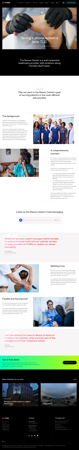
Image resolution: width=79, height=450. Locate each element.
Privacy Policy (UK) (59, 426)
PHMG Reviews (5, 429)
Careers (41, 2)
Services (21, 2)
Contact (52, 2)
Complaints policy (5, 428)
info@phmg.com (32, 427)
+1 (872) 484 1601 (32, 429)
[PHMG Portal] (63, 2)
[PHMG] (6, 3)
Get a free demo (5, 426)
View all (75, 379)
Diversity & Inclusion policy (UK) (61, 429)
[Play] (20, 220)
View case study (20, 394)
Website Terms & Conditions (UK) (62, 421)
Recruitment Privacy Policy (60, 422)
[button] (29, 435)
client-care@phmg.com (33, 423)
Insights (47, 2)
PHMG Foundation (6, 424)
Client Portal (5, 421)
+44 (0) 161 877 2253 (33, 430)
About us (28, 2)
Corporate (4, 423)
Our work (35, 2)
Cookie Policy (57, 424)
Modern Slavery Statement (60, 427)
